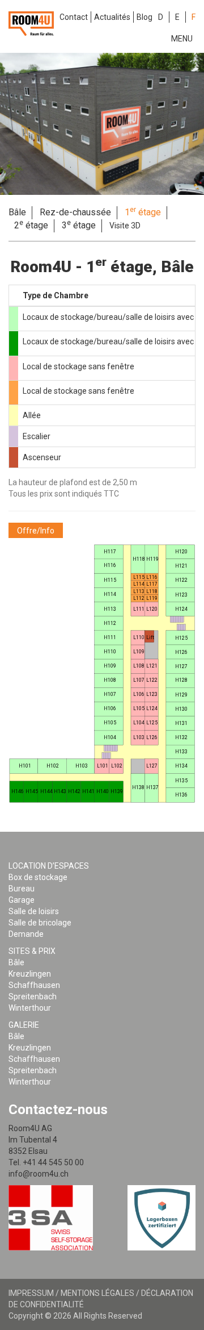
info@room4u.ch (38, 1173)
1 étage (143, 212)
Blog (144, 17)
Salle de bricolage (39, 922)
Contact (74, 17)
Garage (21, 899)
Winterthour (29, 1007)
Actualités (112, 17)
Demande (26, 934)
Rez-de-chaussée (75, 212)
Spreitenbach (32, 996)
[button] (35, 530)
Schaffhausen (34, 985)
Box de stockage (37, 877)
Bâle (17, 212)
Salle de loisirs (33, 911)
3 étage (79, 225)
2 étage (31, 225)
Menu (182, 38)
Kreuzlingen (29, 973)
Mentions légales (97, 1293)
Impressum (31, 1293)
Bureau (21, 888)
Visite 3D (125, 225)
